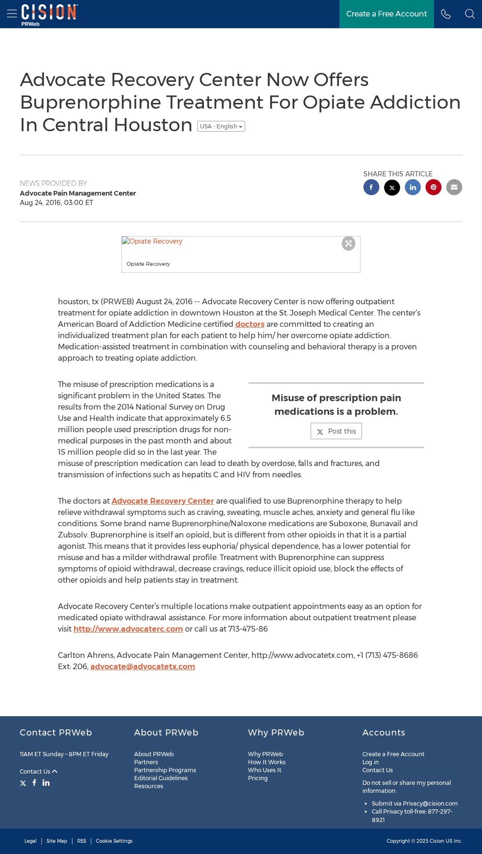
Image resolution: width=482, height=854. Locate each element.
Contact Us (36, 771)
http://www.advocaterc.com (128, 629)
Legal (30, 841)
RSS (81, 841)
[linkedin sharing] (413, 188)
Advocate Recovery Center (163, 501)
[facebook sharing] (371, 188)
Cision (437, 841)
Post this (342, 431)
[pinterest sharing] (434, 188)
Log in (370, 762)
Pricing (258, 778)
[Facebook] (34, 782)
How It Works (267, 762)
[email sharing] (454, 188)
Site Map (57, 841)
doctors (250, 324)
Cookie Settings (114, 841)
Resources (148, 786)
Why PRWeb (265, 754)
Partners (146, 762)
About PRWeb (154, 754)
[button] (470, 14)
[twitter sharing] (392, 189)
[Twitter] (24, 782)
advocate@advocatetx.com (142, 666)
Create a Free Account (393, 754)
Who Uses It (264, 770)
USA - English (219, 126)
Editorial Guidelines (161, 778)
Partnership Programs (165, 770)
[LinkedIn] (46, 782)
